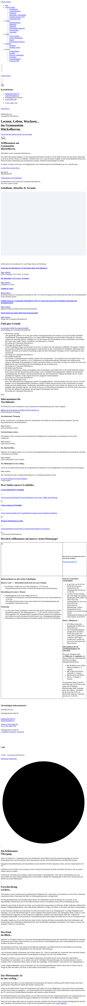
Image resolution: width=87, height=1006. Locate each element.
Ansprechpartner (14, 11)
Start (6, 5)
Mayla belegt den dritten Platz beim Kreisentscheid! (19, 313)
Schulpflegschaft (14, 19)
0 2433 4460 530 (11, 99)
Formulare (12, 57)
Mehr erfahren (5, 272)
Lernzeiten (12, 32)
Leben (7, 34)
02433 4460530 (61, 1003)
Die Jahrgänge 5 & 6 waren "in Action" (15, 278)
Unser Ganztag (14, 36)
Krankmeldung (14, 51)
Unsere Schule (10, 7)
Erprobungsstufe (14, 22)
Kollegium (12, 13)
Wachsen (8, 44)
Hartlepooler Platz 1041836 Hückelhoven (12, 95)
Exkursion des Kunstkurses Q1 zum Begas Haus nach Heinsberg (24, 268)
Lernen (7, 21)
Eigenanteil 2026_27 (70, 562)
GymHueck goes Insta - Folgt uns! (12, 732)
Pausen (11, 40)
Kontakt (12, 53)
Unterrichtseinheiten (16, 38)
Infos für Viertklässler (16, 55)
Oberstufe (12, 26)
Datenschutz (13, 759)
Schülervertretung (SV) (17, 17)
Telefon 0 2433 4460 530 (9, 724)
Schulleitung (13, 9)
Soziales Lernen (14, 47)
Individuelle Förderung (17, 28)
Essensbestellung (15, 59)
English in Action (7, 289)
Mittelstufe (12, 24)
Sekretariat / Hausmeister (17, 15)
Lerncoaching (14, 30)
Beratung (12, 45)
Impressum (4, 759)
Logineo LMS (14, 61)
